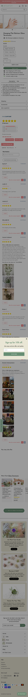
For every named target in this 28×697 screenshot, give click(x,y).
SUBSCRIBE (14, 354)
